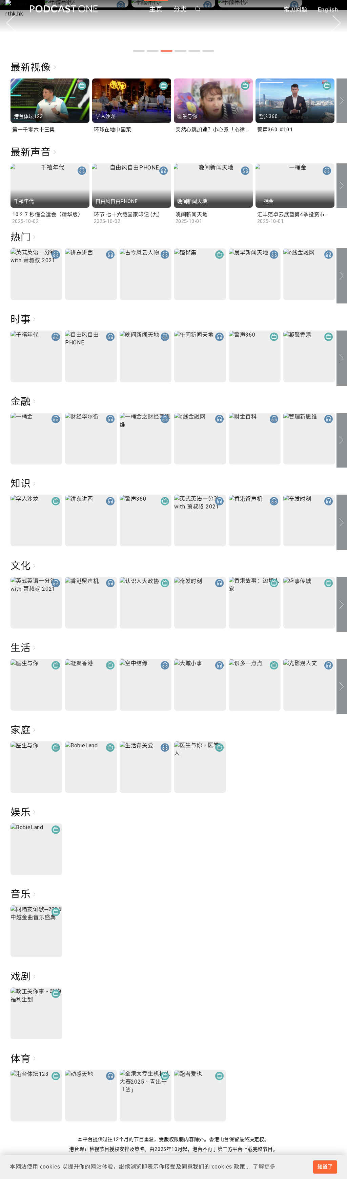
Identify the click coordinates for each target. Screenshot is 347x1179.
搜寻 (197, 9)
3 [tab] (166, 51)
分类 (180, 9)
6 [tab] (208, 51)
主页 (156, 9)
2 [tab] (153, 51)
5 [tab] (194, 51)
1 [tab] (139, 51)
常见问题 (296, 9)
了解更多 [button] (264, 1167)
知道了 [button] (325, 1167)
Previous (10, 23)
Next (336, 23)
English (328, 9)
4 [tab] (180, 51)
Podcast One (64, 9)
